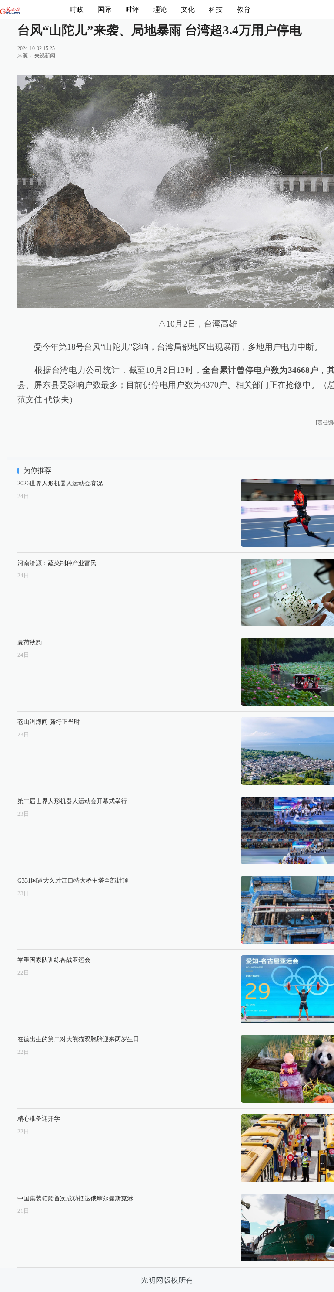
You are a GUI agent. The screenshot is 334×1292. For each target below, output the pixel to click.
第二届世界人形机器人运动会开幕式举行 (72, 801)
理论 (160, 9)
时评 (132, 9)
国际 (104, 9)
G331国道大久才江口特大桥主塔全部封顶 (72, 880)
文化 (188, 9)
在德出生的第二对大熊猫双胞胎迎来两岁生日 (78, 1039)
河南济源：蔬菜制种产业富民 (57, 562)
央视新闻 (44, 55)
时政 (77, 9)
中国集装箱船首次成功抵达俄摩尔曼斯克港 (75, 1198)
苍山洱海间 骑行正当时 (48, 721)
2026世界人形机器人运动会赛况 (60, 483)
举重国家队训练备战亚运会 (53, 959)
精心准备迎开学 (38, 1118)
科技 (216, 9)
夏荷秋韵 (29, 642)
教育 (243, 9)
